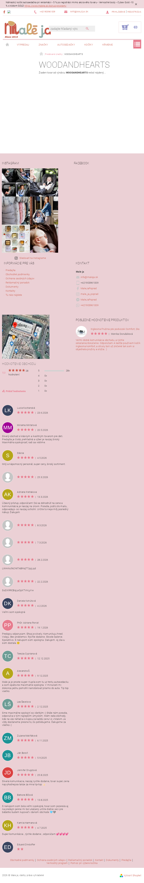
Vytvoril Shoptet (132, 875)
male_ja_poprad (89, 294)
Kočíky (88, 44)
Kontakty (10, 290)
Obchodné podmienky (18, 274)
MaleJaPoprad (89, 288)
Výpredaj (23, 44)
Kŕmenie (107, 44)
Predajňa (11, 270)
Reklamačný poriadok (17, 282)
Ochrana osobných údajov (20, 278)
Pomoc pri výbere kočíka (84, 863)
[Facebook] (5, 11)
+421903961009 (89, 305)
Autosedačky (66, 44)
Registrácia (134, 12)
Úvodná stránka (7, 45)
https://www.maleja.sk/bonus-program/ (46, 5)
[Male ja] (28, 29)
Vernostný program (57, 863)
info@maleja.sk (89, 277)
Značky (43, 44)
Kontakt (99, 860)
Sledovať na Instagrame (33, 258)
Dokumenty (12, 286)
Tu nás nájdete (14, 295)
